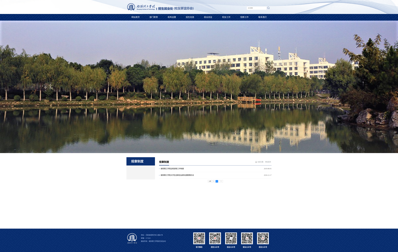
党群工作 (244, 17)
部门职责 (154, 17)
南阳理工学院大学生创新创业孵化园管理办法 (177, 175)
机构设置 (172, 17)
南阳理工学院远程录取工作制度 (172, 169)
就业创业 (208, 17)
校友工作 (226, 17)
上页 (210, 181)
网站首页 (135, 17)
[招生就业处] (160, 11)
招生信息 (190, 17)
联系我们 (262, 17)
